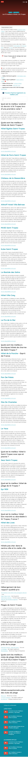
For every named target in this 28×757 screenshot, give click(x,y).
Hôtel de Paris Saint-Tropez (13, 155)
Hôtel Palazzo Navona (6, 597)
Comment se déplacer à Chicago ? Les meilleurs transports (15, 733)
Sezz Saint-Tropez (9, 460)
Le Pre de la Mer (8, 320)
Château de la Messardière (13, 178)
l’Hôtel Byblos (17, 46)
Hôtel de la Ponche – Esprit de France (10, 647)
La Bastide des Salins (10, 272)
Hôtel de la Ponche (9, 353)
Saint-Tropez (16, 12)
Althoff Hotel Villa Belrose (13, 204)
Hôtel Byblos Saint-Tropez (13, 128)
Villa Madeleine (4, 651)
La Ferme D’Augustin (6, 697)
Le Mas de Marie (18, 83)
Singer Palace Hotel (5, 596)
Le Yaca (11, 47)
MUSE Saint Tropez (9, 228)
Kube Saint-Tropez (9, 249)
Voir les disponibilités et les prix (8, 151)
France (10, 12)
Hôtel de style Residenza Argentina (9, 599)
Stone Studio (4, 89)
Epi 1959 (4, 489)
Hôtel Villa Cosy (8, 295)
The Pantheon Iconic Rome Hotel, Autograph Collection (14, 592)
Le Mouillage (4, 649)
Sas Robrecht (4, 699)
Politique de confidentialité (10, 705)
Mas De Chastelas (9, 402)
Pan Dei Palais (7, 377)
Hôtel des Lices (16, 85)
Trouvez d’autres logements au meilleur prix (15, 93)
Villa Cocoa (3, 695)
